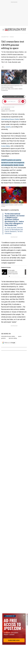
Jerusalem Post (4, 36)
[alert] (14, 629)
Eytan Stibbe (5, 146)
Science (12, 36)
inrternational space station (8, 336)
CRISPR (8, 127)
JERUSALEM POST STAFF (8, 107)
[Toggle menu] (3, 29)
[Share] (2, 66)
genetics (3, 338)
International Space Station (10, 119)
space (19, 336)
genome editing (13, 338)
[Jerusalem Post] (15, 29)
